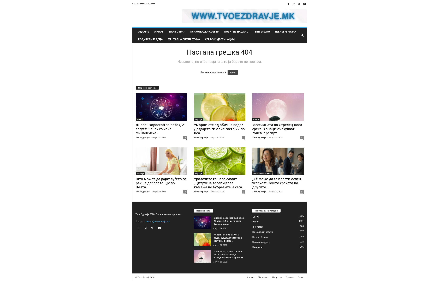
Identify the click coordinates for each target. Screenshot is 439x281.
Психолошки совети (204, 31)
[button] (302, 35)
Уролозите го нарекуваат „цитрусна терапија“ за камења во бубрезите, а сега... (219, 183)
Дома (232, 72)
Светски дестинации (220, 39)
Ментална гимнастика (184, 39)
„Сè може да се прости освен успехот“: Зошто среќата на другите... (276, 183)
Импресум (277, 277)
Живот (158, 31)
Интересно (262, 31)
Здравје (143, 31)
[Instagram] (294, 4)
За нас (301, 277)
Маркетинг (263, 277)
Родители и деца (150, 39)
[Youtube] (304, 4)
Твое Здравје (143, 137)
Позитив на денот (237, 31)
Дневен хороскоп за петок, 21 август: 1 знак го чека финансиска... (161, 129)
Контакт (250, 277)
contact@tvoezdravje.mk (157, 221)
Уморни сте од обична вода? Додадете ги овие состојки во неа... (219, 129)
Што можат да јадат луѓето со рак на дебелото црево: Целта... (161, 183)
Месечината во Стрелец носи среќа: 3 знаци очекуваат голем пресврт (277, 129)
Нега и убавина (285, 31)
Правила (290, 277)
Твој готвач (177, 31)
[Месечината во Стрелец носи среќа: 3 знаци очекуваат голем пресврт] (278, 107)
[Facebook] (289, 4)
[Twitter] (299, 4)
